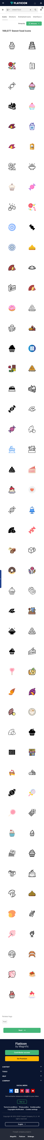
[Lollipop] (12, 671)
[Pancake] (32, 974)
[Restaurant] (32, 712)
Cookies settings (31, 1109)
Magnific (13, 1136)
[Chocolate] (12, 550)
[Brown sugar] (32, 550)
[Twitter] (17, 1091)
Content (6, 1067)
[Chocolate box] (12, 853)
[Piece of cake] (12, 288)
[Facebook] (11, 1091)
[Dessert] (32, 732)
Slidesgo (31, 1136)
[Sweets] (12, 66)
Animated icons (24, 17)
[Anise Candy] (12, 86)
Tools (4, 1071)
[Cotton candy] (12, 934)
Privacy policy (24, 1107)
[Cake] (32, 45)
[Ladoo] (32, 631)
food (4, 1021)
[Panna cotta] (12, 489)
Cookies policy (35, 1107)
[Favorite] (32, 489)
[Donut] (12, 227)
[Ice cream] (32, 934)
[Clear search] (30, 9)
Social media (22, 1085)
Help (4, 1076)
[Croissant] (32, 267)
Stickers (12, 17)
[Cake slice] (32, 469)
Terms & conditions (10, 1107)
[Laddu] (32, 166)
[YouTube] (33, 1091)
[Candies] (32, 449)
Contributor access (22, 1052)
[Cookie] (32, 590)
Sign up (22, 1102)
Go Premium (22, 1059)
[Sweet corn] (32, 914)
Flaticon (22, 1136)
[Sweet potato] (12, 126)
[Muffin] (32, 126)
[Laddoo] (32, 308)
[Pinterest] (22, 1091)
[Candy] (32, 187)
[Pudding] (32, 510)
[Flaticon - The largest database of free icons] (18, 3)
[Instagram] (27, 1091)
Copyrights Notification (16, 1109)
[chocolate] (32, 813)
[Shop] (32, 752)
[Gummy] (12, 207)
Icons (4, 17)
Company (6, 1081)
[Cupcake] (12, 45)
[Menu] (32, 66)
